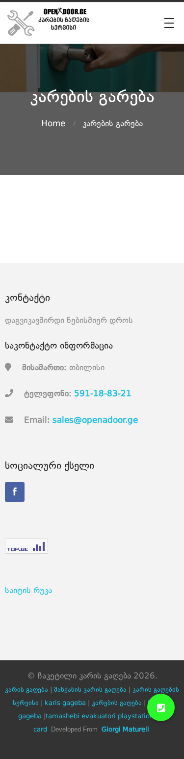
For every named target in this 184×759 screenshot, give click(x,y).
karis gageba (65, 703)
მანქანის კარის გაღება (90, 690)
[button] (161, 707)
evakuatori (98, 716)
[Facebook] (15, 492)
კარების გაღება (117, 703)
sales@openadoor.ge (95, 420)
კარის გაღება (26, 690)
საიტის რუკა (28, 591)
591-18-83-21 (102, 394)
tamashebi (62, 716)
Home (53, 124)
